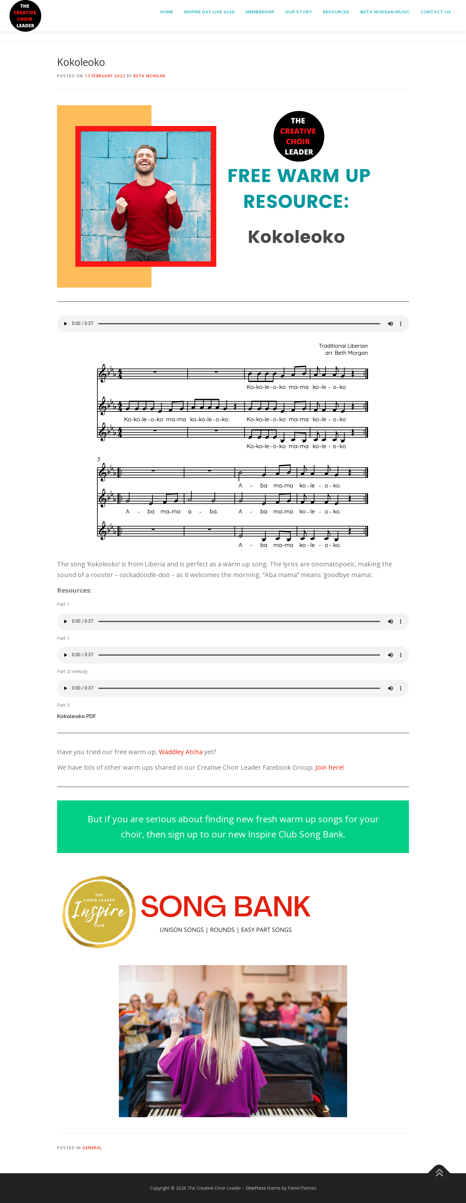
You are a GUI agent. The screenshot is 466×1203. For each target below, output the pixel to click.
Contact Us (436, 12)
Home (166, 12)
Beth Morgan (149, 76)
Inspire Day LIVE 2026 (209, 12)
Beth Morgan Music (385, 12)
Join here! (329, 767)
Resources (336, 12)
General (92, 1147)
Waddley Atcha (181, 752)
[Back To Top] (439, 1173)
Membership (260, 12)
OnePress (256, 1188)
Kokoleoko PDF (76, 716)
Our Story (298, 12)
